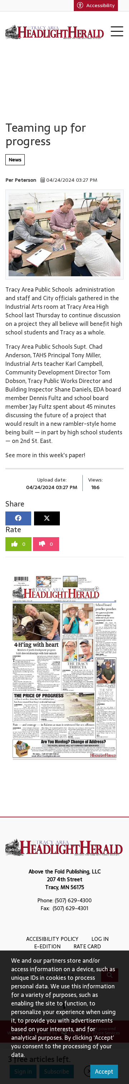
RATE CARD (87, 946)
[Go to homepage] (55, 31)
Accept (104, 1071)
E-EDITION (47, 946)
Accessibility (100, 5)
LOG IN (100, 939)
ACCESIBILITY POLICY (52, 939)
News (15, 159)
